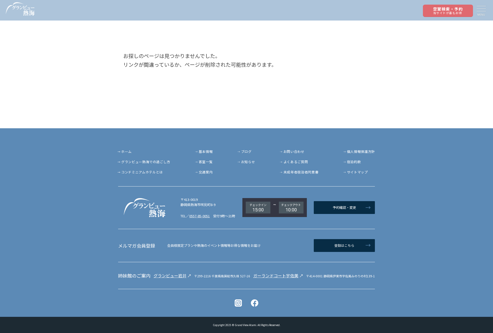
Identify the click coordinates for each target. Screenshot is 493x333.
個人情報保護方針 (361, 151)
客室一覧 (206, 161)
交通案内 (206, 172)
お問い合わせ (294, 151)
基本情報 (206, 151)
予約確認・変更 (344, 207)
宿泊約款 (354, 161)
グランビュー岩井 (170, 275)
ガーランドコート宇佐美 (275, 275)
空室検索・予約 (448, 10)
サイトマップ (357, 172)
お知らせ (248, 161)
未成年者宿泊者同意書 (301, 172)
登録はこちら (344, 245)
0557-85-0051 (199, 215)
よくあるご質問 (295, 161)
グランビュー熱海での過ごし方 (145, 161)
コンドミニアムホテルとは (142, 172)
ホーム (126, 151)
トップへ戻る (475, 315)
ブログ (246, 151)
